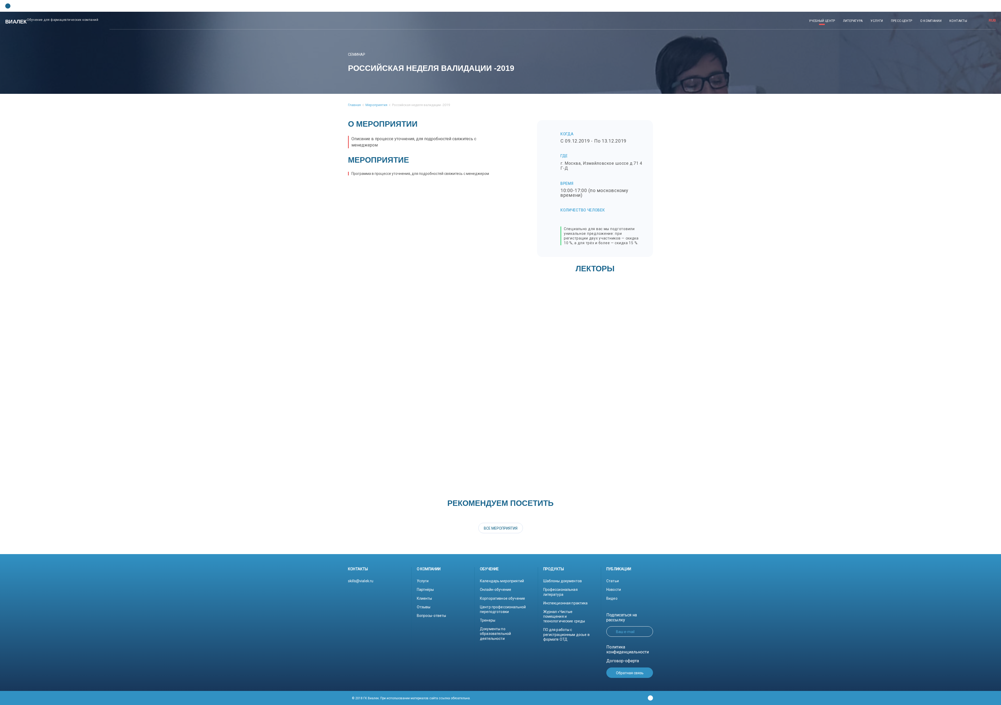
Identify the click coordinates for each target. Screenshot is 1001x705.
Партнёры (425, 589)
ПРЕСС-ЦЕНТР (901, 20)
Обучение (489, 569)
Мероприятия (376, 105)
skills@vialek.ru (360, 581)
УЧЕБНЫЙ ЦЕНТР (822, 20)
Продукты (553, 569)
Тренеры (487, 620)
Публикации (618, 569)
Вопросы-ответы (431, 616)
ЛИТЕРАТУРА (853, 20)
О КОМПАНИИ (931, 20)
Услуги (423, 581)
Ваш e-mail (625, 632)
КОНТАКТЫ (958, 20)
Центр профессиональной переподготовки (503, 609)
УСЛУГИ (876, 20)
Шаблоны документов (562, 581)
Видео (612, 598)
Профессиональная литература (560, 591)
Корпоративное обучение (502, 598)
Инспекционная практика (565, 603)
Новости (613, 589)
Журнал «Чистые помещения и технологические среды (564, 616)
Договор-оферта (622, 660)
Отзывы (424, 607)
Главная (354, 105)
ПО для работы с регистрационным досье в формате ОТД (566, 634)
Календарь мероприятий (502, 581)
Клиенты (424, 598)
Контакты (358, 569)
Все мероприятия (500, 528)
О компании (429, 569)
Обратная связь (630, 673)
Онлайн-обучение (495, 589)
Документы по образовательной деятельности (495, 633)
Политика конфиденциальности (627, 649)
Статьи (612, 581)
